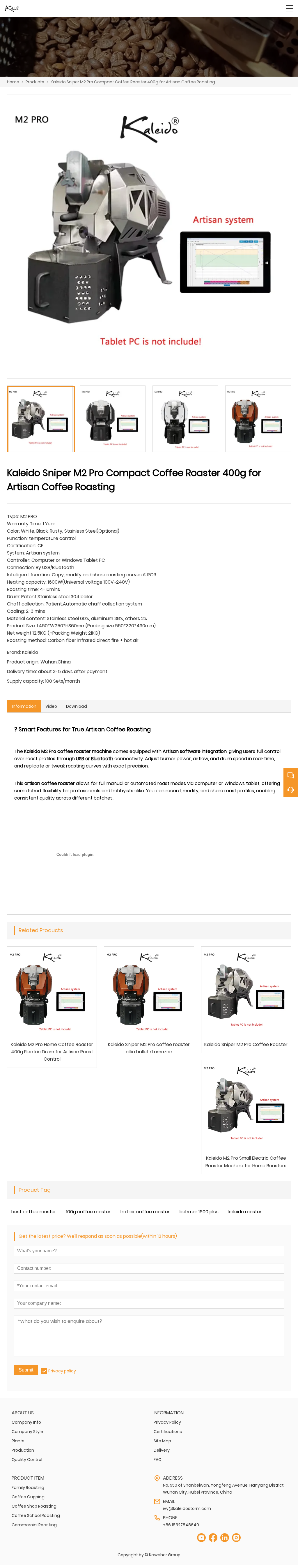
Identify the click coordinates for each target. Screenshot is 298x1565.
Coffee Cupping (28, 1497)
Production (23, 1450)
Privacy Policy (167, 1422)
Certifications (168, 1431)
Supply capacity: (25, 681)
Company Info (26, 1422)
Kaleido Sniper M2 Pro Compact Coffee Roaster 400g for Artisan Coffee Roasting (133, 82)
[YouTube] (201, 1538)
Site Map (162, 1441)
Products (35, 82)
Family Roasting (28, 1487)
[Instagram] (236, 1538)
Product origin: (23, 662)
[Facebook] (213, 1538)
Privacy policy (62, 1371)
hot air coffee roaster (145, 1211)
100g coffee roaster (88, 1211)
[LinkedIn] (224, 1538)
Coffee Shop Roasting (34, 1506)
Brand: (14, 652)
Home (13, 82)
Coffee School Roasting (36, 1515)
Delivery (162, 1450)
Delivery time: (22, 671)
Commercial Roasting (34, 1525)
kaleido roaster (245, 1211)
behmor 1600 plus (199, 1211)
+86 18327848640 (181, 1525)
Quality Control (27, 1459)
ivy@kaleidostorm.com (187, 1508)
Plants (18, 1441)
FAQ (158, 1459)
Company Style (27, 1431)
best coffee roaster (33, 1211)
